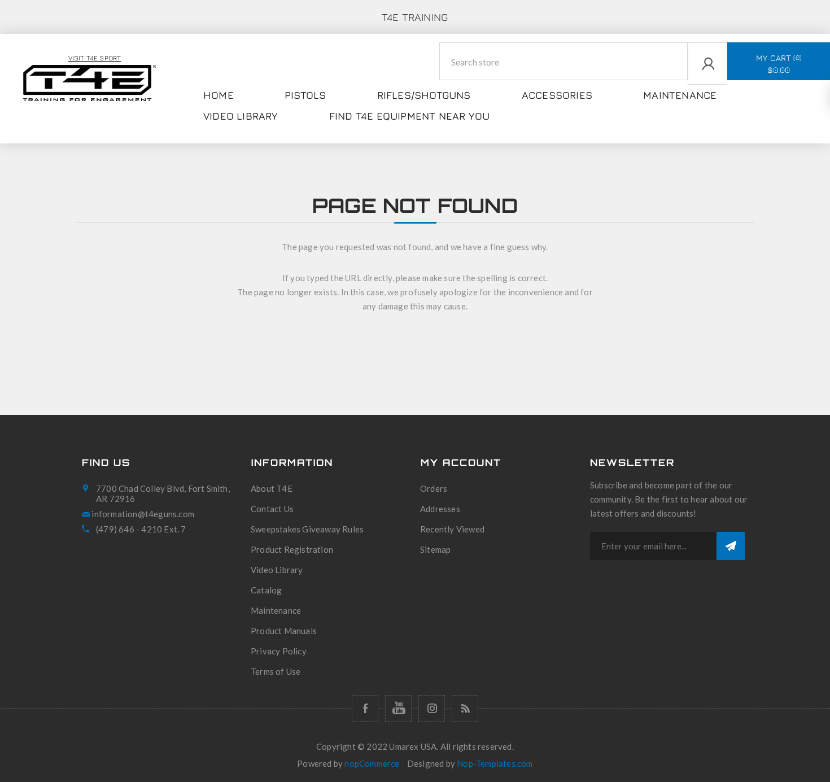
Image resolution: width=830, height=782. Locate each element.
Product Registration (292, 549)
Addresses (440, 509)
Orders (433, 488)
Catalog (266, 590)
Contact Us (272, 509)
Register (694, 113)
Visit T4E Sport (94, 58)
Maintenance (276, 610)
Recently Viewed (452, 529)
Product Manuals (284, 631)
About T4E (271, 488)
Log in (690, 91)
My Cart (778, 64)
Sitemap (435, 549)
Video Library (277, 570)
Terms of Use (275, 671)
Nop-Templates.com (494, 763)
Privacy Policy (279, 651)
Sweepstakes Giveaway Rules (307, 529)
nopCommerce (371, 763)
